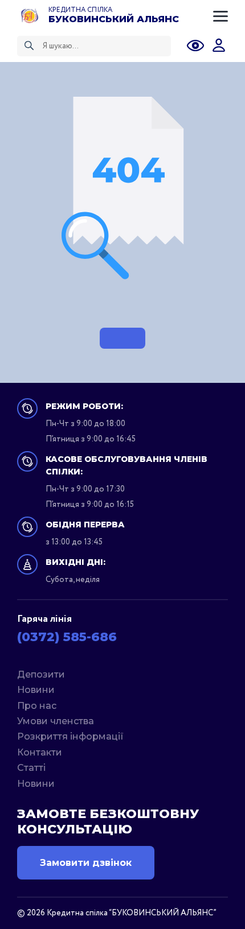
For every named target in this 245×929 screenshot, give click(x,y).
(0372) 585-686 (67, 637)
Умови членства (55, 721)
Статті (31, 767)
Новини (36, 689)
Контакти (39, 752)
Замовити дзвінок (86, 862)
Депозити (41, 674)
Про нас (36, 705)
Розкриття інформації (70, 736)
